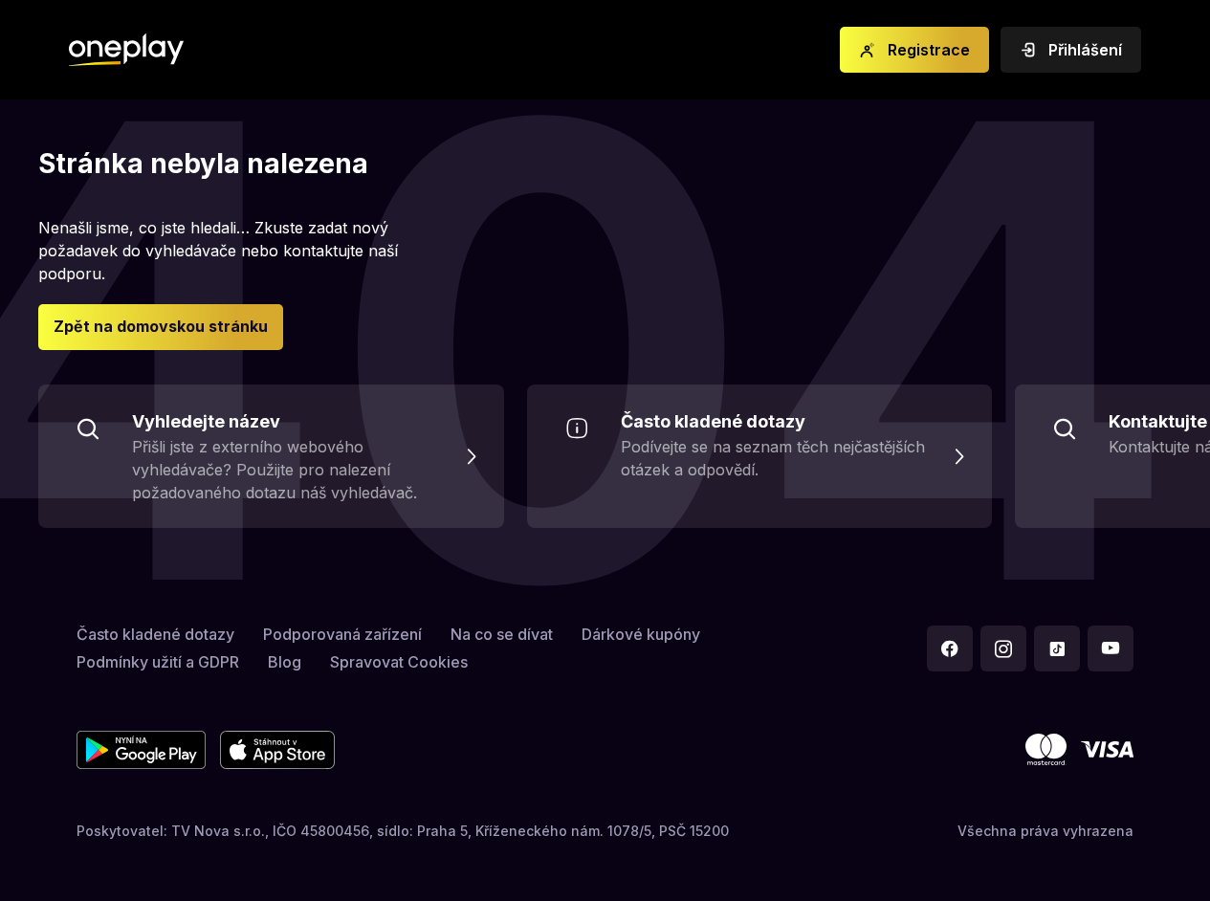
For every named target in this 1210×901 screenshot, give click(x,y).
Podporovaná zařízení (342, 634)
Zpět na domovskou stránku (161, 326)
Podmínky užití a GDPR (158, 661)
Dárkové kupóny (641, 634)
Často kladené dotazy (155, 634)
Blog (284, 661)
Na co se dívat (502, 634)
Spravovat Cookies (399, 661)
